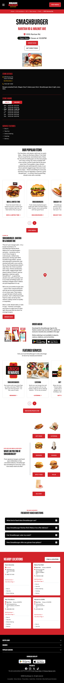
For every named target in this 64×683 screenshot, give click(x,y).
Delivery (17, 102)
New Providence (10, 599)
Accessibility (10, 679)
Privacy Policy (38, 671)
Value (54, 474)
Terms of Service (48, 671)
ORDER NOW (8, 317)
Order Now (32, 43)
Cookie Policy (32, 679)
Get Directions (32, 48)
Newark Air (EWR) (39, 599)
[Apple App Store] (53, 341)
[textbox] (32, 88)
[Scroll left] (29, 223)
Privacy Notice (25, 679)
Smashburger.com (32, 411)
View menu (32, 230)
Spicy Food (39, 474)
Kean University (9, 565)
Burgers (39, 455)
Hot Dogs (39, 436)
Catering (54, 436)
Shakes (54, 455)
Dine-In (7, 102)
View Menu (55, 4)
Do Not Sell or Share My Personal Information (46, 679)
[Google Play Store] (39, 341)
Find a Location (52, 559)
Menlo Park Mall (39, 565)
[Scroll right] (34, 223)
